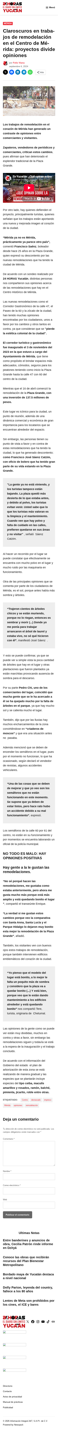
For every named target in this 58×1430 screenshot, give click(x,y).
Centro (25, 1100)
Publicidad (8, 1407)
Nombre (7, 1171)
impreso (47, 1100)
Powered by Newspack (13, 1425)
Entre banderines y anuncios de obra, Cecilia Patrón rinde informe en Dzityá (28, 1244)
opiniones (18, 1105)
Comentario (9, 1139)
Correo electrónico (12, 1185)
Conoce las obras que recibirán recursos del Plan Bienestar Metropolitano (26, 1260)
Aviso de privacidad (12, 1396)
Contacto (7, 1391)
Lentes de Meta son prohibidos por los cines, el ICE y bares (28, 1302)
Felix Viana (19, 62)
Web (5, 1200)
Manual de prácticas (13, 1402)
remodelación (32, 1105)
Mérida (8, 23)
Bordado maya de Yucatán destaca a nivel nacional (28, 1276)
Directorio (7, 1386)
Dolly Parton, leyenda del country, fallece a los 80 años (28, 1289)
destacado (36, 1100)
